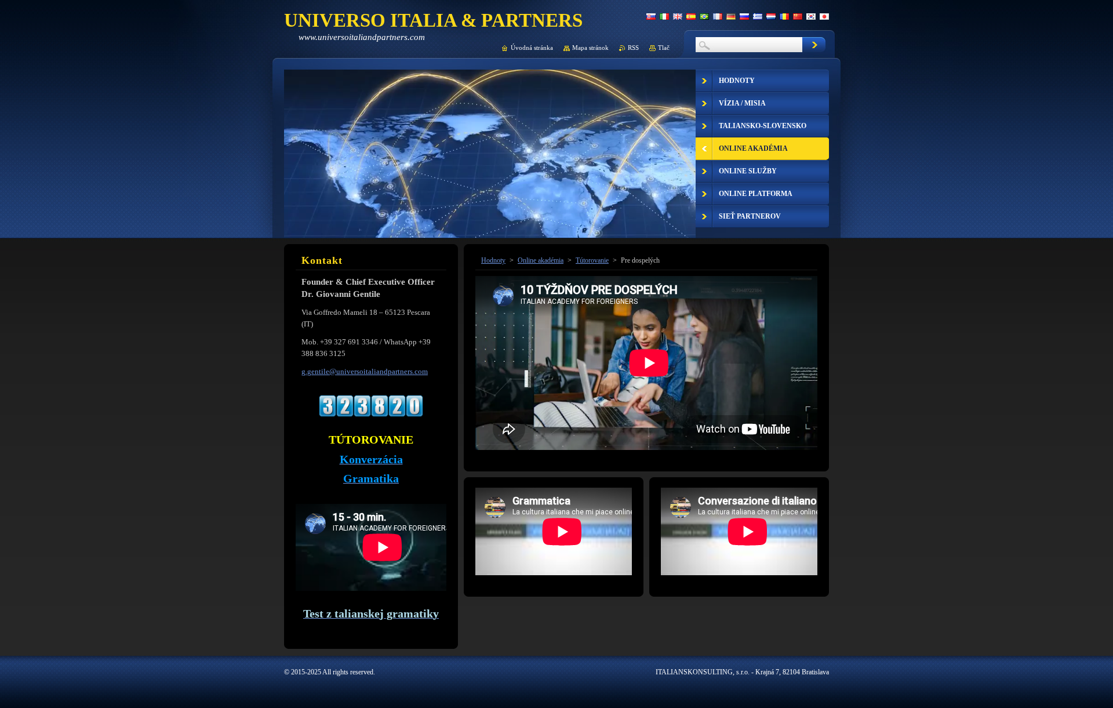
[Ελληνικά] (757, 16)
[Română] (784, 16)
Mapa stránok (590, 47)
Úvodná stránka (532, 47)
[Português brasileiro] (704, 16)
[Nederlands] (771, 16)
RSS (633, 47)
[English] (677, 16)
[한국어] (811, 16)
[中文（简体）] (797, 16)
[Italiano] (664, 16)
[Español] (691, 16)
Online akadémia (540, 260)
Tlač (664, 47)
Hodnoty (493, 260)
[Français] (717, 16)
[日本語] (824, 16)
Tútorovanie (592, 260)
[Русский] (744, 16)
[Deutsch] (731, 16)
